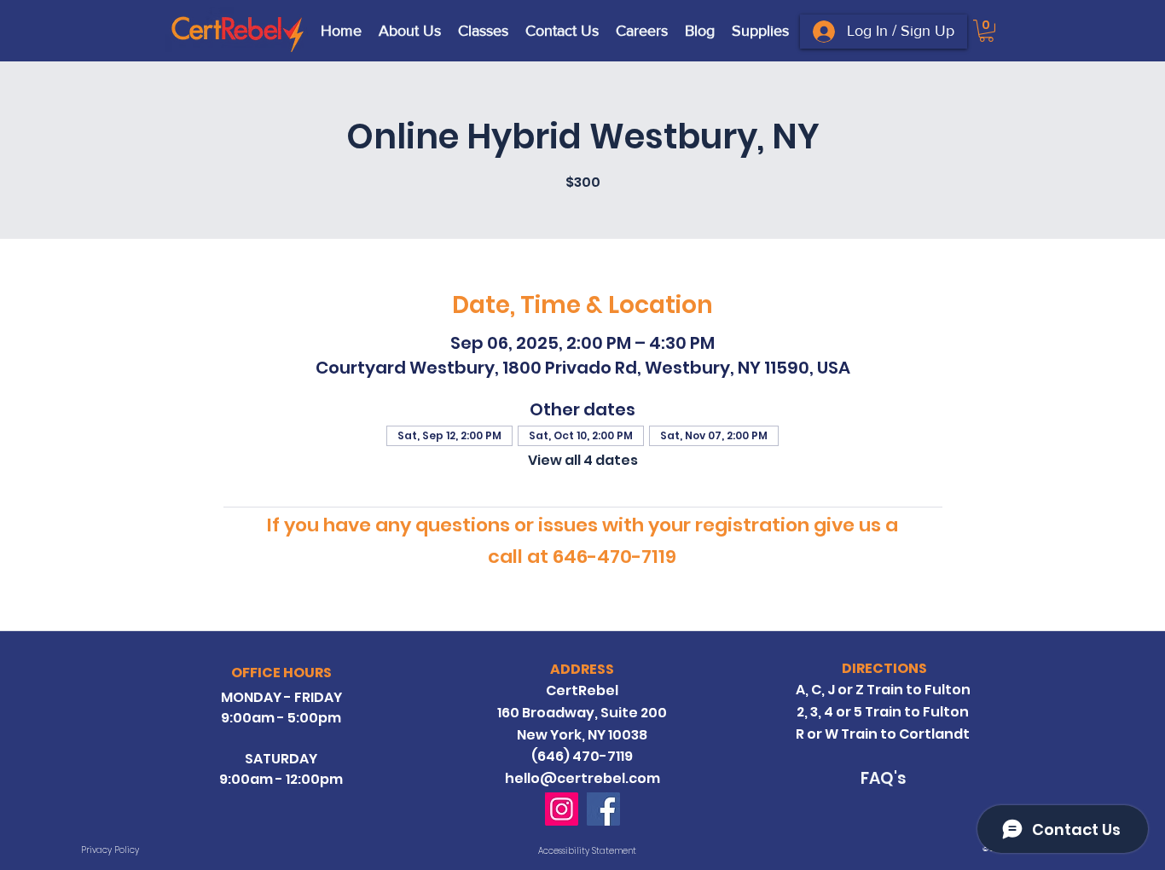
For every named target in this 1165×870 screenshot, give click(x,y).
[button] (986, 31)
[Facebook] (603, 809)
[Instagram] (561, 809)
